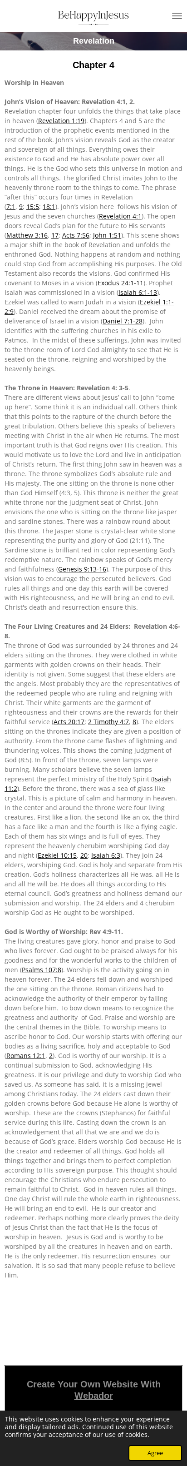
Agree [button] (155, 1453)
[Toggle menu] (177, 16)
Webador (93, 1396)
